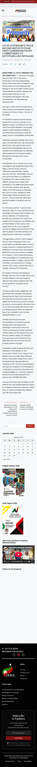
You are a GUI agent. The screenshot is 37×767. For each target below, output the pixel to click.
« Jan (4, 459)
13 (9, 449)
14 (14, 449)
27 (9, 455)
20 (9, 452)
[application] (18, 554)
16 (23, 449)
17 (27, 449)
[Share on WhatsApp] (15, 64)
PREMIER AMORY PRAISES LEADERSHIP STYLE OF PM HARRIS (26, 407)
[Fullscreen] (32, 561)
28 (14, 455)
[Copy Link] (24, 64)
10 (27, 446)
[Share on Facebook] (11, 64)
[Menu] (3, 5)
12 (4, 449)
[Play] (5, 561)
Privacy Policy (19, 745)
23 (23, 452)
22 (18, 452)
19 (5, 452)
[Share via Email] (20, 64)
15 (18, 449)
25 (32, 452)
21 (14, 452)
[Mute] (29, 561)
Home (4, 16)
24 (28, 452)
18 (32, 449)
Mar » (9, 459)
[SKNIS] (20, 10)
